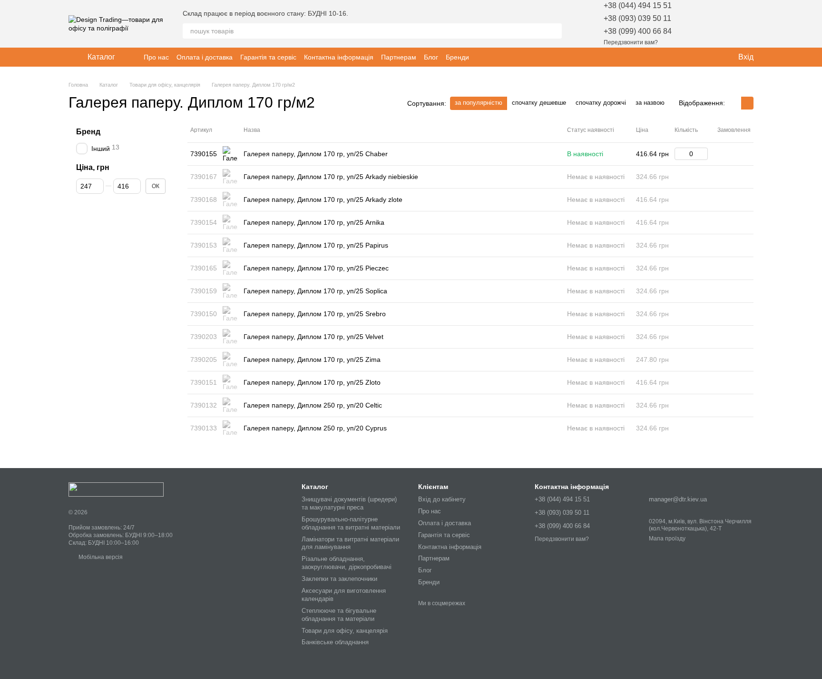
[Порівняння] (721, 23)
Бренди (457, 57)
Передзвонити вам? (631, 42)
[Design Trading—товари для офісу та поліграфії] (116, 489)
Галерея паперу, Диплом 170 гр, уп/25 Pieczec (316, 268)
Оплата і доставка (204, 57)
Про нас (156, 57)
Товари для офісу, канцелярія (345, 630)
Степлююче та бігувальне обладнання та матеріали (339, 614)
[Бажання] (696, 23)
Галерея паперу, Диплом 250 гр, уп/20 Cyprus (315, 428)
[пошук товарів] (554, 31)
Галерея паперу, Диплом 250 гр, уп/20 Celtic (313, 405)
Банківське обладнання (335, 642)
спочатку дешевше (539, 102)
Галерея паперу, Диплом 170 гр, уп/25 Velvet (313, 336)
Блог (431, 57)
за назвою (650, 102)
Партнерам (398, 57)
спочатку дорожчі (601, 102)
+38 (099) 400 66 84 (638, 31)
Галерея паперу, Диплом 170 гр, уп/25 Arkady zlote (323, 199)
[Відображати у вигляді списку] (747, 103)
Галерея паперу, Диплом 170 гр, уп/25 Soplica (315, 291)
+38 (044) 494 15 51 (638, 5)
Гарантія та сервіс (268, 57)
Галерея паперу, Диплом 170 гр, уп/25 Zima (312, 359)
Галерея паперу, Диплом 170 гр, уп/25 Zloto (312, 382)
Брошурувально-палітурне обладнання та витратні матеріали (351, 523)
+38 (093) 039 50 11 (637, 18)
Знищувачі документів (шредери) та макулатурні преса (349, 503)
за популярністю (478, 102)
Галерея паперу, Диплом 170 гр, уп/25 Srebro (315, 314)
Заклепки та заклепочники (339, 578)
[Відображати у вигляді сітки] (735, 103)
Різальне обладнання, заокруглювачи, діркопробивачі (346, 562)
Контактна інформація (338, 57)
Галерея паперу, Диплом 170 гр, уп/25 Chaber (316, 154)
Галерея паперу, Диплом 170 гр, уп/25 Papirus (316, 245)
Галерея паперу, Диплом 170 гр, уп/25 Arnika (314, 222)
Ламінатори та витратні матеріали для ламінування (350, 543)
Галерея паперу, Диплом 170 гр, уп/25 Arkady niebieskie (331, 176)
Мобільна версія (100, 557)
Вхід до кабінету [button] (442, 499)
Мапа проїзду (667, 538)
